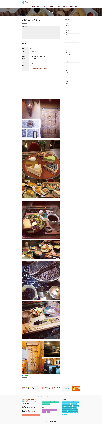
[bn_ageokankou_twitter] (36, 388)
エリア (45, 6)
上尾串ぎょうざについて (74, 6)
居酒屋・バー (68, 65)
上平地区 (67, 25)
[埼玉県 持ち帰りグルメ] (76, 388)
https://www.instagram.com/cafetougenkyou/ (40, 68)
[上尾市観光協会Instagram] (46, 388)
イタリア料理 (68, 54)
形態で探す (67, 36)
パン (66, 74)
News (27, 396)
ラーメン (67, 72)
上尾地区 (31, 23)
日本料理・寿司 (68, 57)
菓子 (66, 77)
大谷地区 (67, 32)
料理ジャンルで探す (68, 48)
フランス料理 (68, 52)
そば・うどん (68, 50)
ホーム (23, 396)
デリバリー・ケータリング (70, 41)
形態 (59, 6)
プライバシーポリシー (61, 396)
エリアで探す (67, 21)
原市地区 (67, 28)
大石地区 (67, 30)
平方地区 (67, 34)
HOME (33, 6)
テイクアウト (68, 39)
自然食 (67, 83)
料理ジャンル (52, 6)
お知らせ (38, 6)
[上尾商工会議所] (56, 388)
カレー (67, 70)
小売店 (67, 81)
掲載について (65, 6)
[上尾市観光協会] (26, 388)
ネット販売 (67, 43)
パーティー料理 (68, 79)
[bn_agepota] (66, 388)
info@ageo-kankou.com (30, 411)
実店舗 (35, 23)
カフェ (28, 23)
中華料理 (67, 59)
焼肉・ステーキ (68, 68)
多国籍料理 (67, 61)
